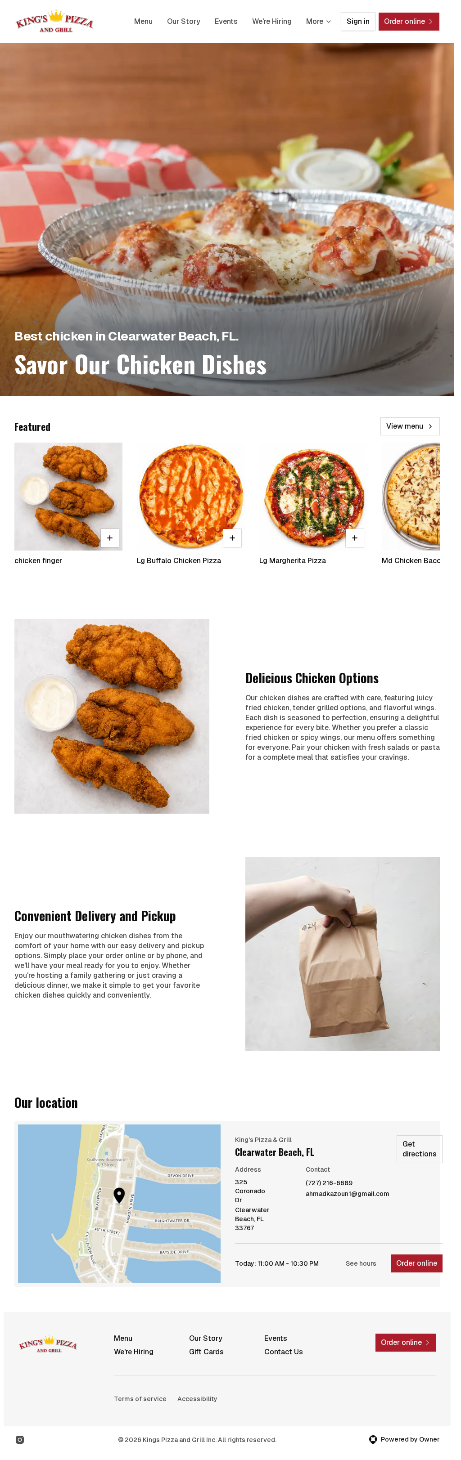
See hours (361, 1263)
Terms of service (140, 1399)
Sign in (358, 21)
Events (226, 21)
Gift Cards (206, 1352)
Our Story (183, 21)
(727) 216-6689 (329, 1183)
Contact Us (283, 1352)
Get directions (419, 1149)
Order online (416, 1263)
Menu (143, 21)
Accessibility (197, 1399)
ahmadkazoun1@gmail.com (347, 1194)
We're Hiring (272, 21)
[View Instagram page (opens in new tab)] (19, 1439)
